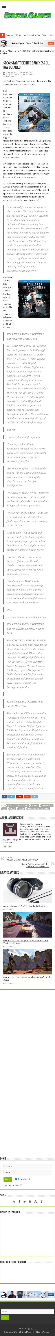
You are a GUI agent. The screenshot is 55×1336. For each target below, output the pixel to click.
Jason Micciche (11, 72)
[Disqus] (27, 1036)
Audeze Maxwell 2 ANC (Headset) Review (24, 906)
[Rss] (13, 1201)
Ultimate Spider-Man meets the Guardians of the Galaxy (34, 864)
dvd (4, 809)
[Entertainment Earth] (27, 43)
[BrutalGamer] (27, 14)
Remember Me (24, 1179)
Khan (12, 809)
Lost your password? (13, 1185)
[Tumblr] (41, 1201)
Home (3, 51)
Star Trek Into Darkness (38, 809)
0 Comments (31, 74)
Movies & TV (13, 51)
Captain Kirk (47, 805)
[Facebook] (19, 1201)
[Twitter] (24, 1201)
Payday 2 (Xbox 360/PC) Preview (22, 859)
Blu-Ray (35, 805)
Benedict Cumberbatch (18, 805)
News (18, 74)
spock (21, 809)
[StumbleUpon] (35, 1201)
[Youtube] (30, 1201)
